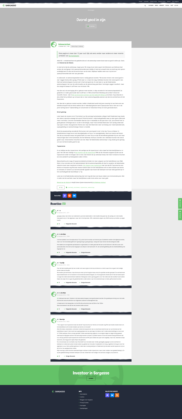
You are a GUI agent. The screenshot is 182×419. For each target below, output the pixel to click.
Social (167, 5)
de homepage (74, 56)
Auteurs (169, 1)
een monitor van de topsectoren (85, 152)
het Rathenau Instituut (99, 182)
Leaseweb (146, 1)
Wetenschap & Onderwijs (77, 46)
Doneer (140, 1)
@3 (58, 298)
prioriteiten (77, 187)
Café (171, 5)
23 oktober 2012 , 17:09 (63, 295)
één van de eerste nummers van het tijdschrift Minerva (89, 95)
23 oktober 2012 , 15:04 (63, 236)
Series (156, 5)
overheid (70, 187)
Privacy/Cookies (162, 1)
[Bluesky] (112, 395)
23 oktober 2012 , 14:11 (63, 212)
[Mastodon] (107, 395)
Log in (176, 5)
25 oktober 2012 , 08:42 (63, 321)
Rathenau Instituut (64, 44)
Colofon (82, 397)
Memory (161, 5)
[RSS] (117, 395)
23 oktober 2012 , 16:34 (63, 265)
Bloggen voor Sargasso (86, 400)
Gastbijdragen (84, 408)
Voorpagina (91, 10)
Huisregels (83, 405)
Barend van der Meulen (63, 182)
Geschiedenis (83, 394)
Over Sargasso (175, 1)
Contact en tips (153, 1)
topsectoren (84, 187)
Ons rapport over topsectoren (92, 165)
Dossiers (151, 5)
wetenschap (91, 187)
